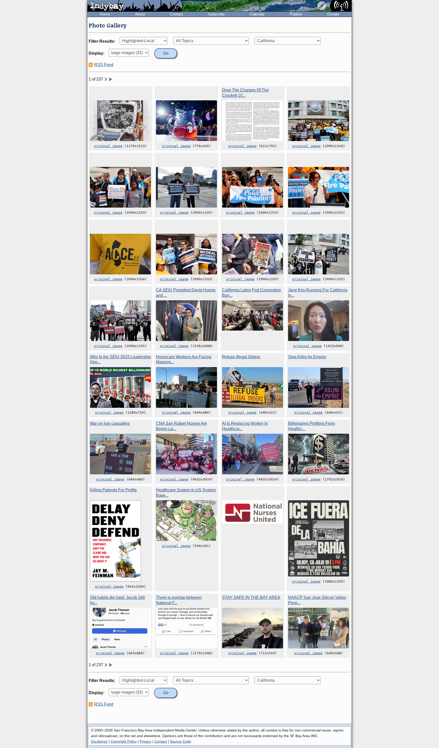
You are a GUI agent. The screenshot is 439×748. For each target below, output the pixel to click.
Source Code (180, 741)
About (140, 14)
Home (105, 14)
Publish (296, 14)
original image (108, 146)
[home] (134, 6)
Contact (176, 14)
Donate (333, 14)
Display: (96, 53)
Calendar (257, 14)
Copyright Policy (124, 741)
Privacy (145, 741)
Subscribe (216, 14)
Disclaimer (99, 741)
